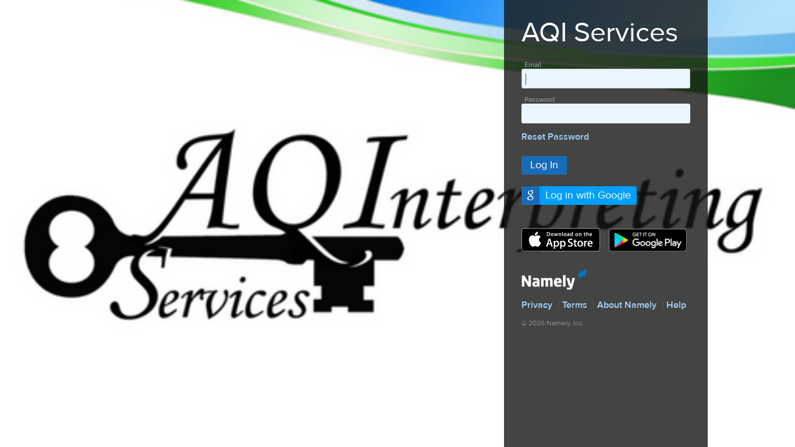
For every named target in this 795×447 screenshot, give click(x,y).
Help (676, 305)
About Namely (626, 305)
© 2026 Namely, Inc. (552, 323)
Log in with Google (588, 195)
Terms (574, 305)
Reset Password (555, 137)
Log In (544, 165)
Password (539, 99)
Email (532, 64)
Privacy (536, 305)
